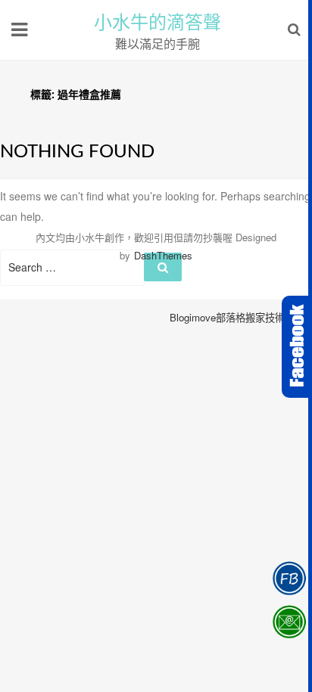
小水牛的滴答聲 (157, 23)
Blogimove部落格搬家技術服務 (237, 317)
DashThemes (163, 255)
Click (297, 347)
